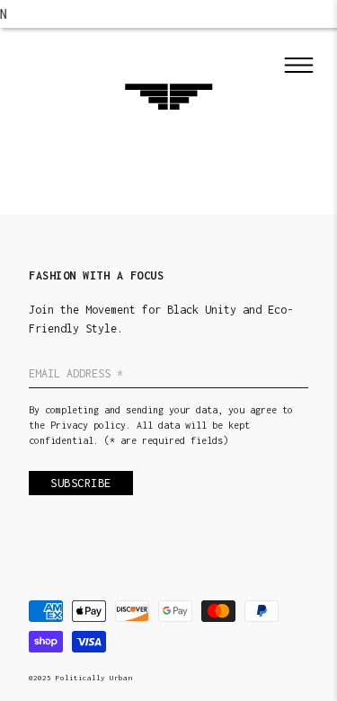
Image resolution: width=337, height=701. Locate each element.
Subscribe (80, 483)
